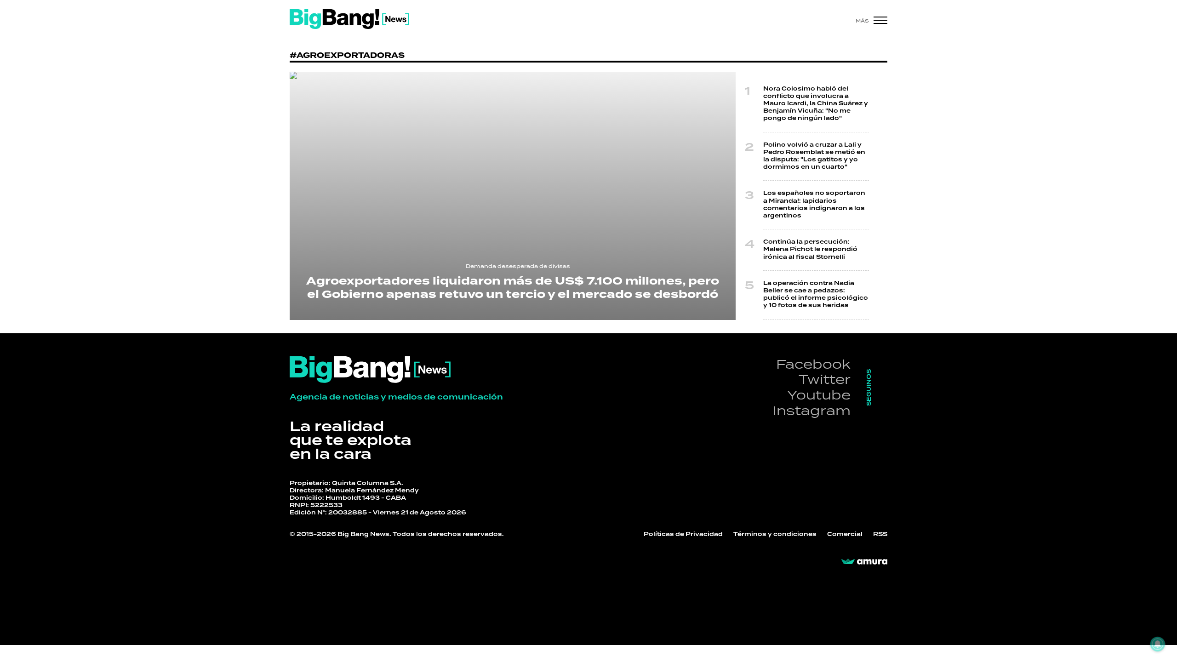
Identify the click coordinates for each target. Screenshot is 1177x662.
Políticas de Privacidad (683, 534)
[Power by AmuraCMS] (864, 562)
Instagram (811, 410)
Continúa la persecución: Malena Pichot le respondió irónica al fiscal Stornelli (810, 249)
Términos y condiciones (775, 534)
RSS (880, 534)
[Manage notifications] (1157, 644)
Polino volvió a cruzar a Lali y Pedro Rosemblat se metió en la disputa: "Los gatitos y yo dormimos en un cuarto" (814, 156)
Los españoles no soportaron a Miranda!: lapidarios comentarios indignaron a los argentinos (814, 204)
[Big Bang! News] (349, 19)
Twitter (825, 379)
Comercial (845, 534)
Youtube (819, 394)
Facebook (813, 363)
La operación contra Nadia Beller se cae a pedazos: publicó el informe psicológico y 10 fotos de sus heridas (815, 294)
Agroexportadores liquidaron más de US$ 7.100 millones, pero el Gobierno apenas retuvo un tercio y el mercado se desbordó (512, 287)
